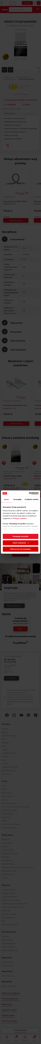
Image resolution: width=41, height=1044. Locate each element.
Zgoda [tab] (6, 499)
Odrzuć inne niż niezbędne (20, 549)
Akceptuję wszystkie (20, 536)
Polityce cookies (19, 518)
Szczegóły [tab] (17, 499)
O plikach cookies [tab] (31, 499)
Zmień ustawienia (19, 543)
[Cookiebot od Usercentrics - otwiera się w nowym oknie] (29, 493)
